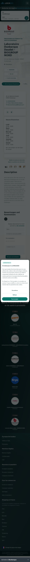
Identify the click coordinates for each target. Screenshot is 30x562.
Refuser (15, 294)
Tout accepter (14, 299)
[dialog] (15, 281)
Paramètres (15, 290)
